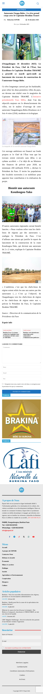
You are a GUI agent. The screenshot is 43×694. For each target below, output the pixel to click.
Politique (21, 9)
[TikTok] (19, 537)
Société (4, 599)
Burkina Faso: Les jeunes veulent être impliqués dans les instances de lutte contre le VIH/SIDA (11, 335)
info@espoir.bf (7, 530)
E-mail (4, 641)
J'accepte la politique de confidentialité (18, 648)
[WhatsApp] (20, 29)
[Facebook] (11, 29)
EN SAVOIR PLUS (34, 517)
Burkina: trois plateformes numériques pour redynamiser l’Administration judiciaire (31, 335)
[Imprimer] (35, 29)
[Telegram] (25, 29)
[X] (15, 29)
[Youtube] (33, 537)
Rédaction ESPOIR (13, 20)
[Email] (30, 29)
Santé (4, 616)
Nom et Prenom (7, 634)
